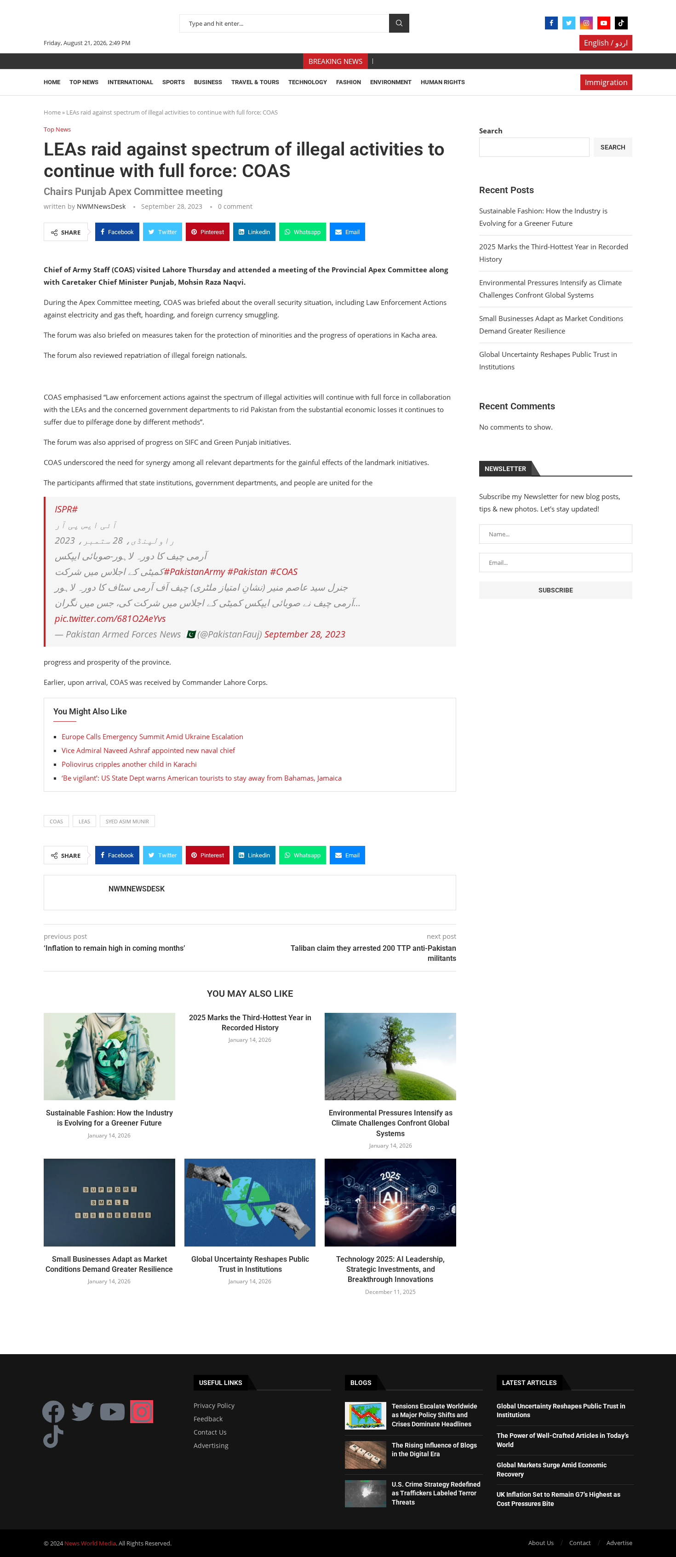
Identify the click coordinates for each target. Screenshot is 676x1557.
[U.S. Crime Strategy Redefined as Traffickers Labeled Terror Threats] (365, 1494)
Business (208, 82)
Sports (173, 82)
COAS (56, 821)
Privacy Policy (214, 1405)
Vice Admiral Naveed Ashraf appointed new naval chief (148, 750)
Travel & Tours (255, 82)
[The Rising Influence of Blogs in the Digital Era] (365, 1455)
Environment (391, 82)
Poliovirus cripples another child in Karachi (129, 764)
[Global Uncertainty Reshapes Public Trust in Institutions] (250, 1202)
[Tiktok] (621, 23)
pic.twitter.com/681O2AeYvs (110, 618)
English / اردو (606, 43)
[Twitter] (568, 23)
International (130, 82)
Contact (580, 1543)
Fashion (348, 82)
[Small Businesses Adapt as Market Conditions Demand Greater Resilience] (109, 1202)
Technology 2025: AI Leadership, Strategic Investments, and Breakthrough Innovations (390, 1269)
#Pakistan (247, 571)
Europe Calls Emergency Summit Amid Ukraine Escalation (152, 736)
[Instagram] (586, 23)
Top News (83, 82)
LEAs (84, 821)
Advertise (619, 1543)
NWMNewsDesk (101, 206)
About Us (541, 1543)
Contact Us (210, 1432)
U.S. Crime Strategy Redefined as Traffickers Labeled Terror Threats (436, 1493)
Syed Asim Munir (127, 821)
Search (399, 23)
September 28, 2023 (304, 634)
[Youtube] (603, 23)
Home (52, 82)
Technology (307, 82)
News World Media (90, 1543)
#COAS (284, 571)
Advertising (211, 1445)
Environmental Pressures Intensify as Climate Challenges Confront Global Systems (391, 1123)
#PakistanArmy (194, 571)
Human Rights (443, 82)
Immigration (606, 82)
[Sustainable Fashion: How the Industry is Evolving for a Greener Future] (109, 1056)
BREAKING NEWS (335, 61)
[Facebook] (551, 23)
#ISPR (66, 509)
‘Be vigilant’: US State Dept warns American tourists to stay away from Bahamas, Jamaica (202, 777)
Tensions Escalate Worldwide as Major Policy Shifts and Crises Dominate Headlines (434, 1415)
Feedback (208, 1419)
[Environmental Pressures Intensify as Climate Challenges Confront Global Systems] (390, 1056)
